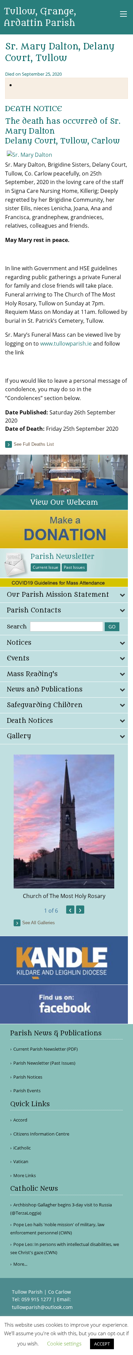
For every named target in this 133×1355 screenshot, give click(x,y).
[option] (64, 827)
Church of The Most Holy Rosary (64, 896)
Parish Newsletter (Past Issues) (44, 1063)
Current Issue (45, 567)
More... (20, 1264)
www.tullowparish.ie (66, 343)
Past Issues (74, 567)
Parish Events (27, 1090)
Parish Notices (27, 1077)
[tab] (64, 595)
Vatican (20, 1161)
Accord (20, 1120)
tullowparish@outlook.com (42, 1307)
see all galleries (38, 922)
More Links (24, 1175)
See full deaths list (34, 444)
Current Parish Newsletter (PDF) (45, 1049)
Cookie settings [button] (64, 1343)
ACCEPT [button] (102, 1344)
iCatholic (22, 1148)
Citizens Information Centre (41, 1134)
